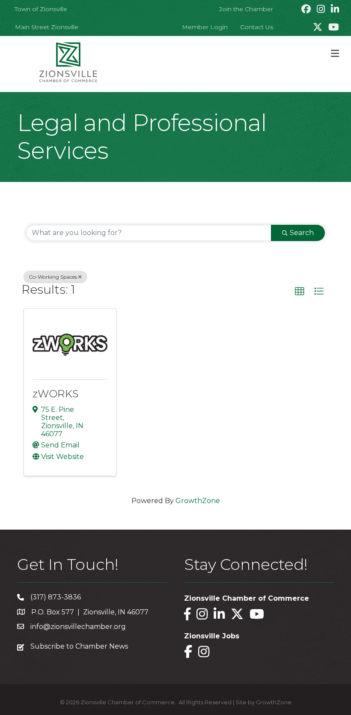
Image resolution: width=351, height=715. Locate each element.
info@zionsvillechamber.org (78, 627)
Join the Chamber (246, 9)
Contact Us (256, 27)
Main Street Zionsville (46, 27)
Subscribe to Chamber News (79, 646)
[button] (299, 291)
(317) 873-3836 (55, 597)
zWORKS (55, 393)
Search (302, 233)
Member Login (205, 27)
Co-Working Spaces (53, 277)
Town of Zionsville (41, 9)
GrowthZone (198, 501)
